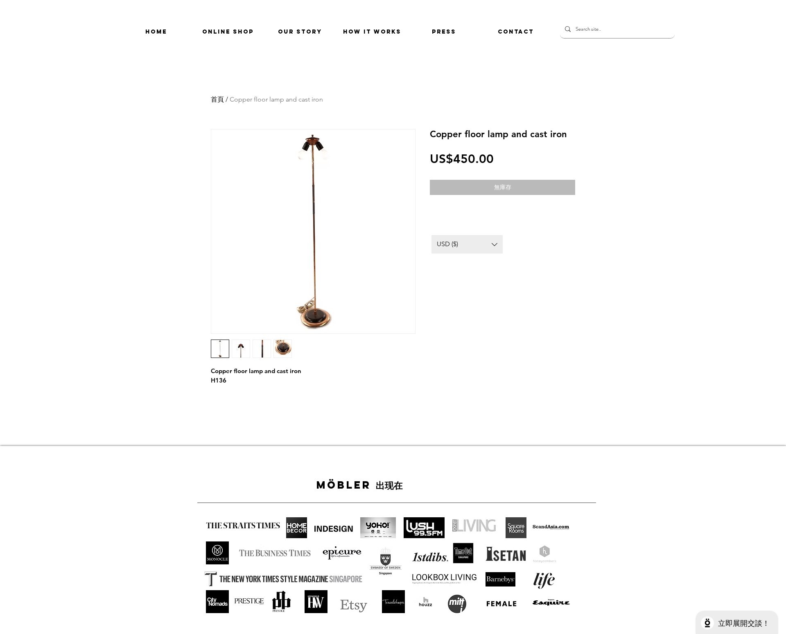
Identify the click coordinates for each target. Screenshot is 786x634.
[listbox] (467, 244)
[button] (467, 244)
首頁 (217, 99)
